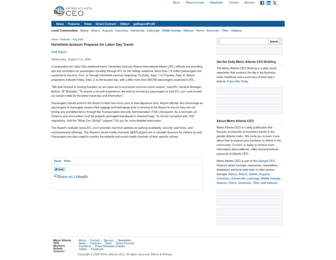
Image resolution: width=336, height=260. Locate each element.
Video (88, 24)
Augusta (107, 30)
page (106, 120)
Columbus (121, 30)
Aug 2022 (78, 39)
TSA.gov (118, 120)
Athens (95, 30)
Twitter (83, 249)
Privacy (167, 254)
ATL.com (180, 91)
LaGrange (153, 30)
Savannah (212, 30)
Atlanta (253, 174)
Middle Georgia (171, 30)
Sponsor (249, 2)
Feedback (85, 246)
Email (57, 161)
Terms (155, 254)
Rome (200, 30)
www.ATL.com (89, 128)
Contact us (239, 145)
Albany (84, 30)
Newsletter (216, 2)
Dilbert (124, 24)
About (176, 2)
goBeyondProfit (144, 24)
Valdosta (236, 30)
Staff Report (58, 52)
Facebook (97, 249)
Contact (233, 2)
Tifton (224, 30)
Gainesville (137, 30)
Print (67, 161)
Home (54, 39)
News (60, 24)
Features (74, 24)
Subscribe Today (237, 81)
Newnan (188, 30)
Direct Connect (195, 2)
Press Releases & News (109, 246)
